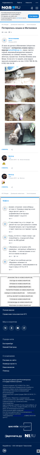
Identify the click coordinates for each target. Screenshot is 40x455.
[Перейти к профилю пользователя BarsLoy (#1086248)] (4, 158)
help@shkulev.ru (18, 415)
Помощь (6, 371)
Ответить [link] (5, 149)
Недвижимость (7, 2)
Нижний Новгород (10, 347)
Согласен (33, 16)
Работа (19, 2)
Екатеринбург (8, 344)
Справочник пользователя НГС (15, 314)
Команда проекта (10, 364)
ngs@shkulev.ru (29, 410)
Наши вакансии (8, 367)
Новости (29, 2)
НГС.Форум (5, 24)
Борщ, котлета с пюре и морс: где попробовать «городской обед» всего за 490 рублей (22, 238)
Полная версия (8, 310)
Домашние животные (17, 24)
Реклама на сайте (9, 360)
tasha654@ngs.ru (15, 50)
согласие (19, 18)
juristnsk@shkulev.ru (27, 414)
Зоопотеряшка (31, 24)
